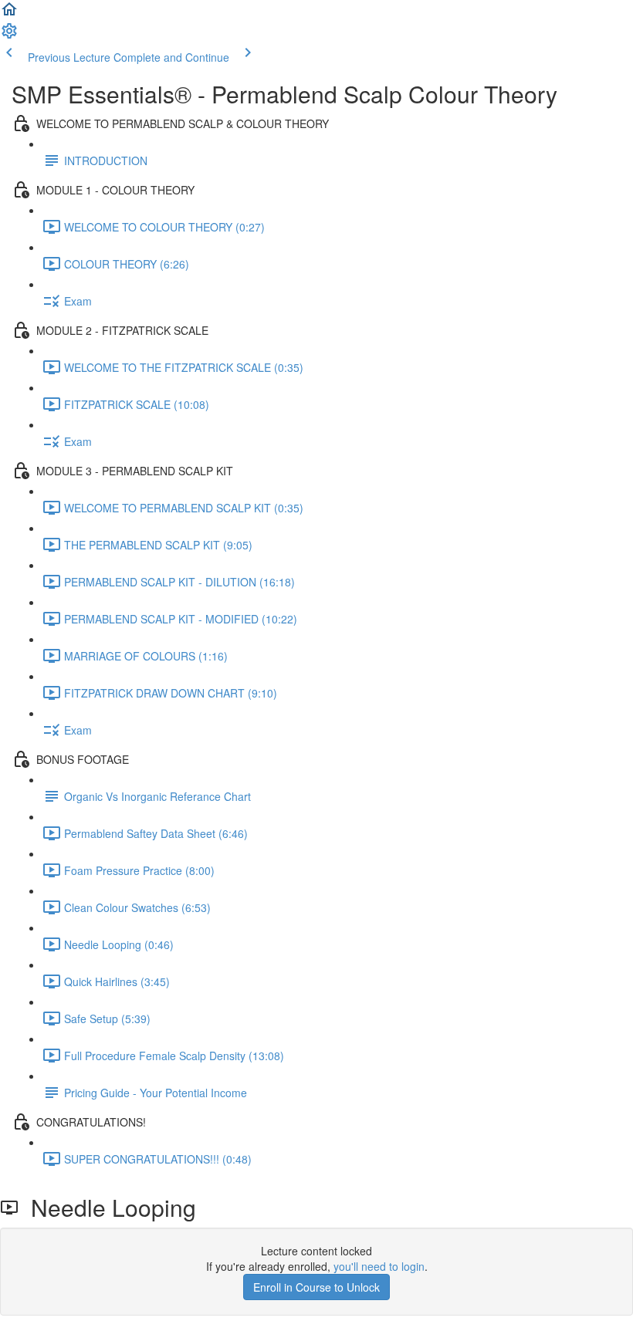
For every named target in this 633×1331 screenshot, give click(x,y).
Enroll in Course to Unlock (316, 1287)
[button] (9, 14)
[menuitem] (9, 35)
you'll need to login (379, 1266)
